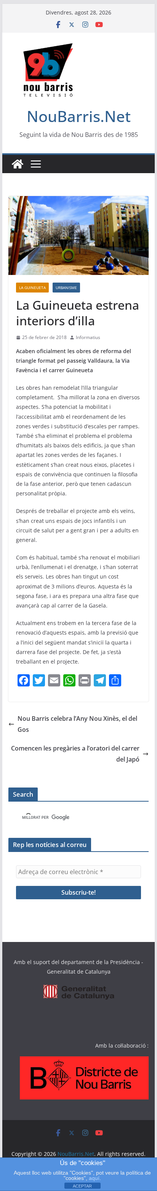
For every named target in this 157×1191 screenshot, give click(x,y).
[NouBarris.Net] (17, 164)
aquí (94, 1178)
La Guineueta (32, 287)
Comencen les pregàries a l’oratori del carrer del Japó (75, 753)
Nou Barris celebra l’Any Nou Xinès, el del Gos (77, 724)
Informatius (88, 337)
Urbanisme (66, 287)
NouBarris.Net (79, 116)
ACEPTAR (82, 1186)
